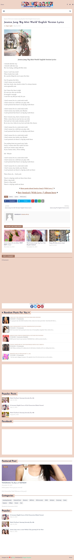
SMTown (32, 500)
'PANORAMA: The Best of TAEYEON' (14, 483)
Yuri (21, 503)
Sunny (64, 500)
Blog (13, 557)
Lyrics (16, 196)
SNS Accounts (39, 500)
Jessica (11, 196)
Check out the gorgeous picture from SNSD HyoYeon (25, 317)
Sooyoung (58, 500)
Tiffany (10, 503)
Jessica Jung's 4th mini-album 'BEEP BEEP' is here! (13, 243)
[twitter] (70, 4)
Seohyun (52, 500)
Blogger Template (27, 557)
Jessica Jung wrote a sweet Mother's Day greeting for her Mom (26, 529)
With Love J (11, 19)
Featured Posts (17, 500)
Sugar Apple (9, 26)
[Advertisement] (37, 377)
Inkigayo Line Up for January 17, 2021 (20, 353)
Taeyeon (5, 503)
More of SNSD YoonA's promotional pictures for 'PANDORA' (26, 335)
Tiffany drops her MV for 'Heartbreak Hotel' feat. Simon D (27, 344)
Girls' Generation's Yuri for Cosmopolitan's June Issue (25, 326)
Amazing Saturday (7, 500)
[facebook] (67, 4)
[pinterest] (72, 4)
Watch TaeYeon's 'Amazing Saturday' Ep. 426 (22, 398)
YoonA (16, 503)
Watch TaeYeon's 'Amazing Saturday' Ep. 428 (22, 412)
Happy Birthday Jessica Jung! (57, 243)
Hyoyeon (25, 500)
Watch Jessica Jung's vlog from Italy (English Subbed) (36, 243)
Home (5, 19)
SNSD (46, 500)
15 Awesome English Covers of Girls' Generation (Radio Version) (27, 405)
